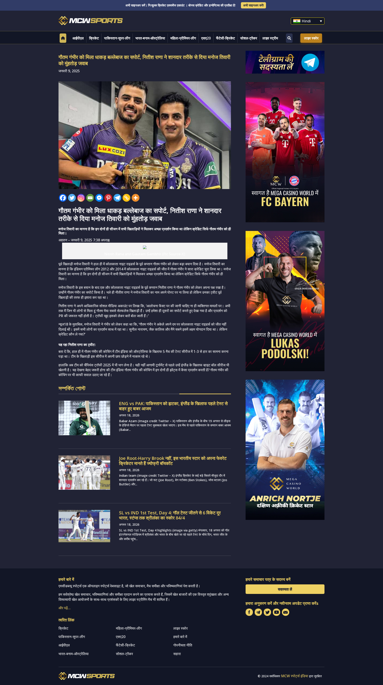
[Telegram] (117, 198)
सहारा (177, 653)
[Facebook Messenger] (99, 198)
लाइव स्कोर (311, 38)
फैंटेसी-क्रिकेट (225, 38)
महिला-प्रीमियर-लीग (183, 38)
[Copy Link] (126, 198)
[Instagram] (81, 198)
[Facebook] (63, 198)
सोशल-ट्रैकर (248, 38)
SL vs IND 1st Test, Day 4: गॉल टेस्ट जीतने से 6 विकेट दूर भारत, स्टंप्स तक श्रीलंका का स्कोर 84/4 (170, 515)
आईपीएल (78, 38)
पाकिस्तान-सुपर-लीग (117, 38)
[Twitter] (72, 198)
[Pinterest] (108, 198)
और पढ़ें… (65, 607)
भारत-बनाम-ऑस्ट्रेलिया (150, 38)
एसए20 (206, 38)
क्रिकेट (94, 38)
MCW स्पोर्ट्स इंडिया (294, 675)
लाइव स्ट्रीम (270, 38)
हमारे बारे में (180, 636)
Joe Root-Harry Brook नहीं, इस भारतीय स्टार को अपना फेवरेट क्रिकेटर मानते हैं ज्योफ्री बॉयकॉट (173, 460)
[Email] (90, 198)
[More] (135, 198)
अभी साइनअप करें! (253, 5)
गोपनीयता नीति (182, 645)
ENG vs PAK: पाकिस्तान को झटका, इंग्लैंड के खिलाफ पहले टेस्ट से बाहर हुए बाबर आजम (173, 406)
